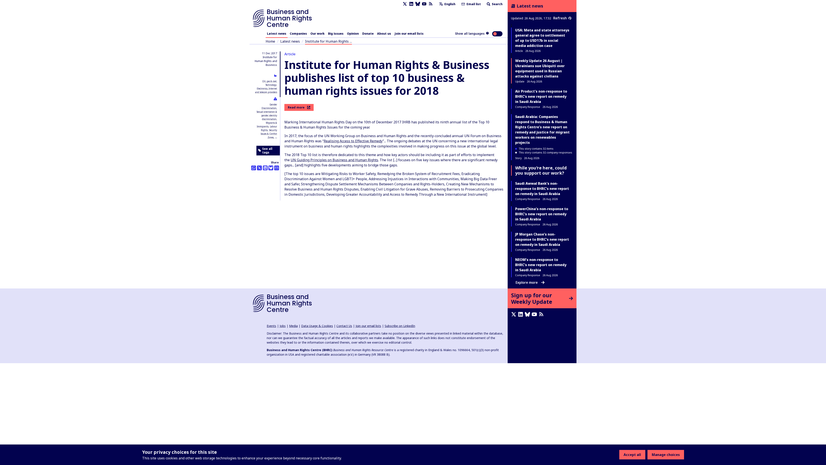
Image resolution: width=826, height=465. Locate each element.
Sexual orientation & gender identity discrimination (267, 115)
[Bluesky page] (417, 4)
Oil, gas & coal (269, 81)
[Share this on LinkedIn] (265, 168)
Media (293, 326)
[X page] (404, 4)
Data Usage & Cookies (317, 326)
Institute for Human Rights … (328, 41)
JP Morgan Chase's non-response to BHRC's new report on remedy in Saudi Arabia (542, 239)
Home (270, 41)
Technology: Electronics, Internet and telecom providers (266, 88)
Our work (317, 33)
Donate (368, 33)
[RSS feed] (430, 4)
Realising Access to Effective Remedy (353, 141)
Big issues (336, 33)
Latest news (276, 33)
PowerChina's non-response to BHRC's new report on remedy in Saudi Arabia (541, 214)
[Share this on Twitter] (259, 168)
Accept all (632, 454)
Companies (298, 33)
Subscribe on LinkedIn (400, 326)
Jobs (283, 326)
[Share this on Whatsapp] (253, 168)
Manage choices (666, 454)
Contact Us (344, 326)
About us (384, 33)
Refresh (560, 18)
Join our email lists (409, 33)
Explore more (527, 282)
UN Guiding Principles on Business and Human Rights (334, 160)
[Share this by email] (276, 168)
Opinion (353, 33)
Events (271, 326)
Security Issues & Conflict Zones (269, 134)
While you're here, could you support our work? (541, 170)
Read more (296, 107)
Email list (473, 4)
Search (496, 4)
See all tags (267, 151)
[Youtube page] (424, 4)
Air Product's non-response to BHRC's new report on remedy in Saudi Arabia (541, 96)
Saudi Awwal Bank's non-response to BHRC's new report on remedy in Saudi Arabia (542, 188)
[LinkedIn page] (411, 4)
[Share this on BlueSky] (270, 168)
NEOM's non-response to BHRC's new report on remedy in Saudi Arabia (540, 264)
